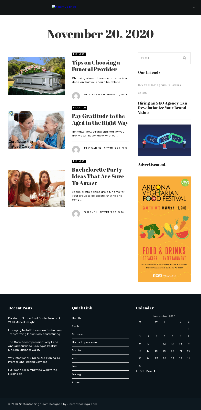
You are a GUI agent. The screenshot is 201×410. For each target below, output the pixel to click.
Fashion (77, 350)
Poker (76, 382)
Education (79, 107)
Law (74, 366)
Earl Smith (90, 212)
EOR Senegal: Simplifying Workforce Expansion (32, 372)
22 (188, 351)
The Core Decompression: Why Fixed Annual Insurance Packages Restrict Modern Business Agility (33, 346)
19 (164, 351)
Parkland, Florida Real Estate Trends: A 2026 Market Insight (34, 320)
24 (148, 358)
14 (180, 343)
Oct (140, 371)
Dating (76, 374)
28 (180, 358)
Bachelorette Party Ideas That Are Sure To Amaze (98, 176)
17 (148, 351)
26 (164, 358)
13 (172, 343)
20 (172, 351)
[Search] (185, 58)
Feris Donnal (92, 94)
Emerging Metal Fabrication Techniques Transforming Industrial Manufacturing (35, 332)
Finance (77, 334)
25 (156, 358)
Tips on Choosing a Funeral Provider (96, 66)
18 (156, 351)
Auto (75, 358)
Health (76, 318)
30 (140, 365)
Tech (75, 326)
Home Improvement (86, 342)
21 (180, 351)
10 (148, 343)
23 (140, 358)
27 (172, 358)
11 (156, 343)
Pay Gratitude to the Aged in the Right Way (100, 119)
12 (164, 343)
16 (140, 351)
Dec (150, 371)
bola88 (143, 93)
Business (79, 54)
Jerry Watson (92, 148)
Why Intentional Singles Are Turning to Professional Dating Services (34, 360)
